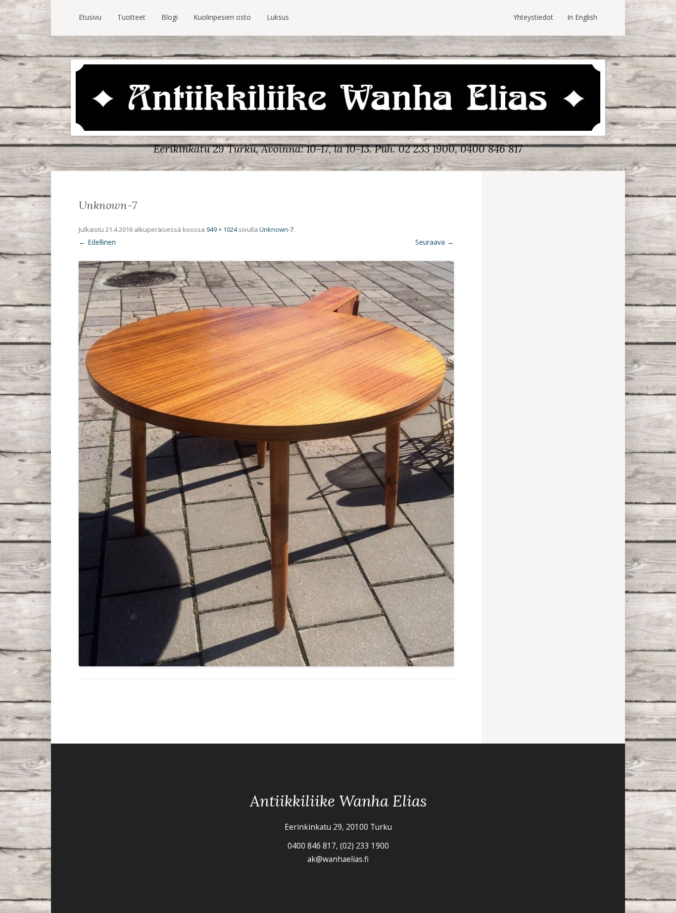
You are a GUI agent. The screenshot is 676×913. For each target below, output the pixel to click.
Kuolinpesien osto (222, 17)
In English (582, 17)
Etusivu (90, 17)
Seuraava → (434, 242)
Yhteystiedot (533, 17)
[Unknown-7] (266, 463)
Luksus (278, 17)
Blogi (169, 17)
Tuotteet (131, 17)
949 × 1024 (221, 229)
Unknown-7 (276, 229)
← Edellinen (97, 242)
